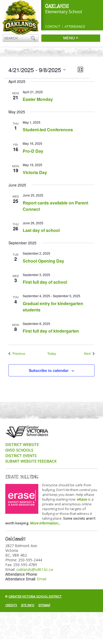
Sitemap (44, 605)
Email (41, 578)
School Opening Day (43, 261)
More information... (45, 523)
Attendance (75, 26)
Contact (52, 26)
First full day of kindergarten (51, 331)
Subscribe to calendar (48, 370)
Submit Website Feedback (31, 461)
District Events (21, 455)
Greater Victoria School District (35, 596)
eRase (82, 499)
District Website (22, 444)
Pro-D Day (33, 151)
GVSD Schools (19, 450)
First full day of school (45, 282)
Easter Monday (38, 99)
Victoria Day (35, 172)
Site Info (27, 605)
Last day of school (41, 230)
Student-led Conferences (48, 130)
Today (51, 353)
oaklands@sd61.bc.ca (34, 569)
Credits (11, 605)
